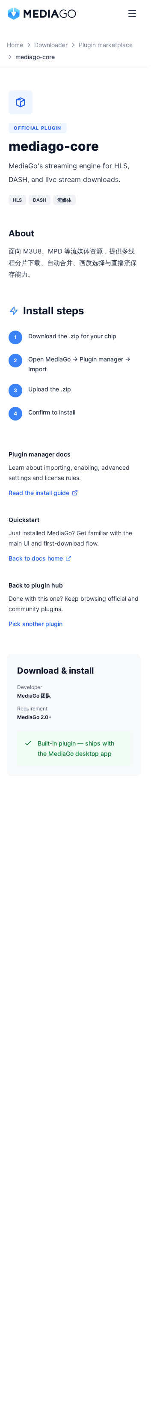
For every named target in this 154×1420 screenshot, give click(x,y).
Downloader (51, 44)
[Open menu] (132, 13)
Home (15, 44)
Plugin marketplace (106, 44)
